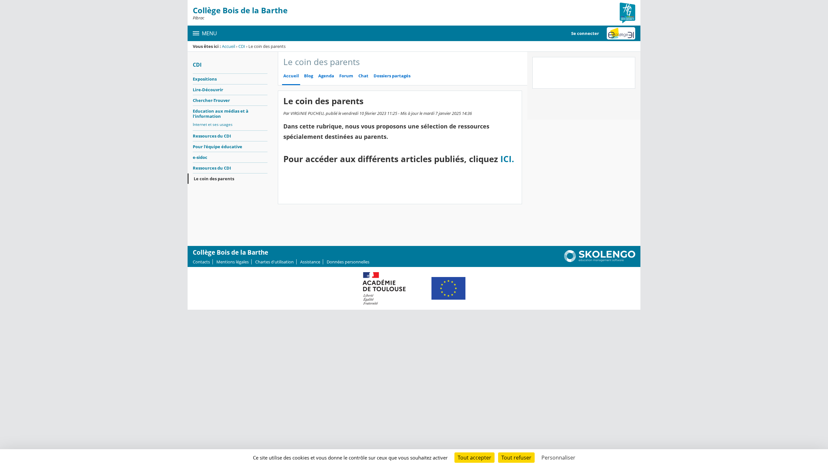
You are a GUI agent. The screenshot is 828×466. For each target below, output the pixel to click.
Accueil (228, 46)
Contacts (201, 261)
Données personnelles (348, 261)
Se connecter (585, 33)
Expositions (205, 79)
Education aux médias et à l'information (220, 113)
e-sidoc (200, 157)
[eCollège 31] (621, 33)
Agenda (326, 76)
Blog (308, 76)
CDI (241, 46)
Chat (363, 76)
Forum (346, 76)
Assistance (310, 261)
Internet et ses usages (213, 124)
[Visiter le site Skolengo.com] (599, 260)
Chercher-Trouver (211, 100)
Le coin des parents (214, 179)
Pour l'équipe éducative (217, 147)
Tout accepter (474, 457)
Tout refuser (516, 457)
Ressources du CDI (212, 136)
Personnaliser (558, 457)
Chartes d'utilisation (274, 261)
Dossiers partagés (392, 76)
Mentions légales (232, 261)
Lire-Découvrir (208, 90)
